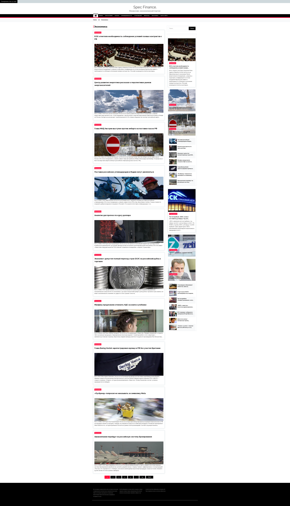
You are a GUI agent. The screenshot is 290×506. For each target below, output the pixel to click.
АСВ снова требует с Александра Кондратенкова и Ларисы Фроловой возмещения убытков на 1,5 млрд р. (179, 277)
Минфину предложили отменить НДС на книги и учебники (120, 305)
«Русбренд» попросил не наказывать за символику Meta (120, 393)
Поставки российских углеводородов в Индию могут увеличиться (124, 172)
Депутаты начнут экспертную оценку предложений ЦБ (183, 319)
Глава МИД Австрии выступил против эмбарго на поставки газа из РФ (125, 128)
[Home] (95, 15)
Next (149, 477)
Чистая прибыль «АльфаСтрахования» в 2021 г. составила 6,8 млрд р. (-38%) (185, 299)
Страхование (138, 15)
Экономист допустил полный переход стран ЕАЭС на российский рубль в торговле (185, 154)
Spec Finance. (145, 7)
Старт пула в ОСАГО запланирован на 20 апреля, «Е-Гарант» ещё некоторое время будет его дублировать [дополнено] (185, 292)
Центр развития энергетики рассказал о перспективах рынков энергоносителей (180, 108)
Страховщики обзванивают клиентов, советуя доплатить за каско (185, 285)
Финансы (146, 15)
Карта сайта (164, 15)
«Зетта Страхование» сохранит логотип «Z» (180, 253)
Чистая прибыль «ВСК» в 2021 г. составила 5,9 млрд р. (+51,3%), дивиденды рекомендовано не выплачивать (179, 218)
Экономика (155, 15)
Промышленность (126, 15)
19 (142, 477)
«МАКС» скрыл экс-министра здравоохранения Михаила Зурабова (185, 306)
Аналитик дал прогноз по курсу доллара (112, 215)
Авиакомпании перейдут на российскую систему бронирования (123, 437)
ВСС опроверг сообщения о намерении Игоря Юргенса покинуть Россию (185, 313)
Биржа (101, 15)
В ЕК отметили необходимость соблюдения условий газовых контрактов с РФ (179, 67)
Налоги (117, 15)
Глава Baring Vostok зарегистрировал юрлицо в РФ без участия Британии (127, 348)
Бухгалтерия (108, 15)
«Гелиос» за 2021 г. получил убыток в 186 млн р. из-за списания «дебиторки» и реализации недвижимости (185, 326)
